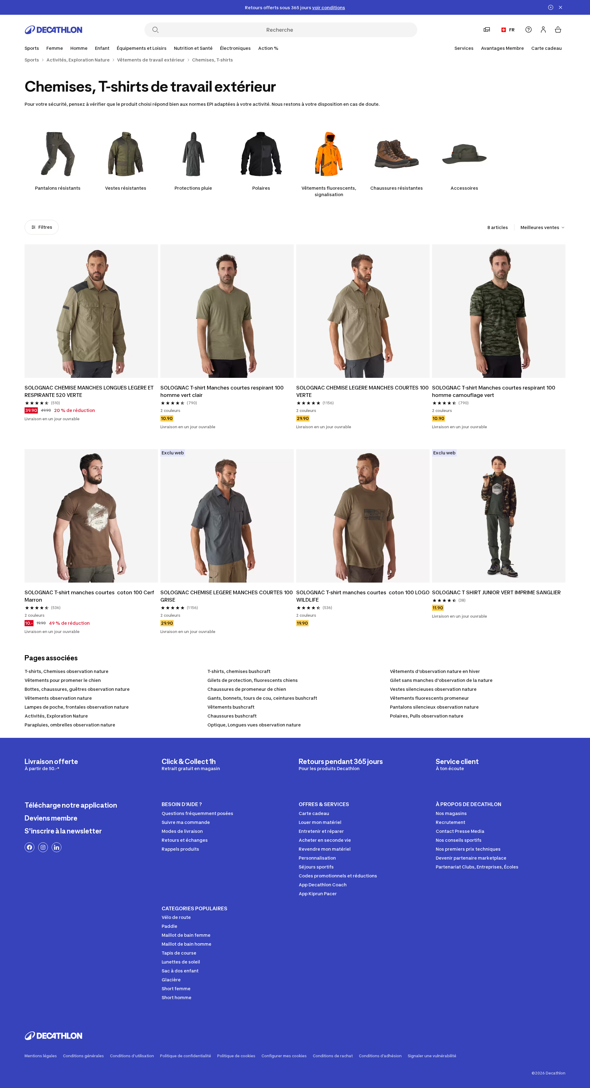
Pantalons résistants (58, 188)
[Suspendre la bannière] (551, 7)
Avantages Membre (502, 48)
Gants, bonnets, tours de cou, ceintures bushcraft (262, 698)
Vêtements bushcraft (230, 707)
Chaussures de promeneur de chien (246, 689)
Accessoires (464, 188)
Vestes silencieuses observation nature (433, 689)
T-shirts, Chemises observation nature (66, 671)
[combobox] (543, 227)
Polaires (261, 188)
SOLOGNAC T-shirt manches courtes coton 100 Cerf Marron (90, 596)
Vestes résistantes (125, 188)
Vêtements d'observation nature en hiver (435, 671)
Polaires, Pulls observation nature (426, 715)
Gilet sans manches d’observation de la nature (441, 680)
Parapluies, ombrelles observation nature (70, 724)
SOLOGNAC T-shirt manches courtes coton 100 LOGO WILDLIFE (363, 596)
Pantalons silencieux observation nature (434, 707)
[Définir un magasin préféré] (486, 29)
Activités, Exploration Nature (56, 715)
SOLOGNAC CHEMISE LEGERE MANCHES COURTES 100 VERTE (363, 391)
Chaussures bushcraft (232, 715)
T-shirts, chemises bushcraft (238, 671)
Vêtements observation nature (58, 698)
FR (512, 29)
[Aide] (528, 29)
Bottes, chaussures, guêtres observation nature (77, 689)
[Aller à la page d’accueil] (53, 30)
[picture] (91, 311)
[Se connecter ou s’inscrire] (543, 29)
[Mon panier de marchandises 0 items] (558, 29)
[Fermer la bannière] (560, 7)
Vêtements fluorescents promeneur (429, 698)
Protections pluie (193, 188)
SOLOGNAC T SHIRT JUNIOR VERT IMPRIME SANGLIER (496, 592)
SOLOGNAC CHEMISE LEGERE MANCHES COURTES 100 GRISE (227, 596)
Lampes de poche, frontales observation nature (77, 707)
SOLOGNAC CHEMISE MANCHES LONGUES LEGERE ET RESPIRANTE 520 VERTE (90, 391)
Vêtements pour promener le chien (63, 680)
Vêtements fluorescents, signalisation (328, 191)
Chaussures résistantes (396, 188)
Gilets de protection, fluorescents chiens (252, 680)
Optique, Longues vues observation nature (254, 724)
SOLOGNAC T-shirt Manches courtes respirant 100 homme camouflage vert (494, 391)
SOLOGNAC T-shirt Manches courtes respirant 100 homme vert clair (222, 391)
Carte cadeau (546, 48)
